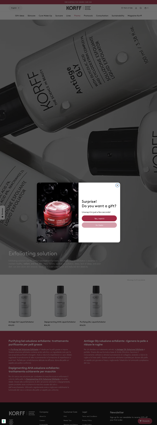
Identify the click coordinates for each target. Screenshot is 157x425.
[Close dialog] (117, 185)
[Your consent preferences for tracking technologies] (4, 421)
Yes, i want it (99, 218)
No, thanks (99, 225)
